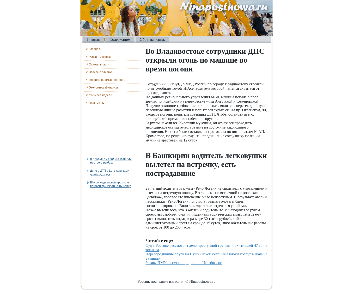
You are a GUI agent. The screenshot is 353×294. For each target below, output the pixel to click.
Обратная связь (152, 39)
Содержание (120, 39)
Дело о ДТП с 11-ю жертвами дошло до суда (109, 172)
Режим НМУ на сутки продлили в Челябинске (184, 263)
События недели (100, 95)
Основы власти (99, 64)
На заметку (96, 103)
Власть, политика (101, 72)
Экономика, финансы (103, 87)
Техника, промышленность (107, 80)
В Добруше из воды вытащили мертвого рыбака (111, 160)
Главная (93, 39)
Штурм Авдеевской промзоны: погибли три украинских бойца (110, 184)
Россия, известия (100, 57)
